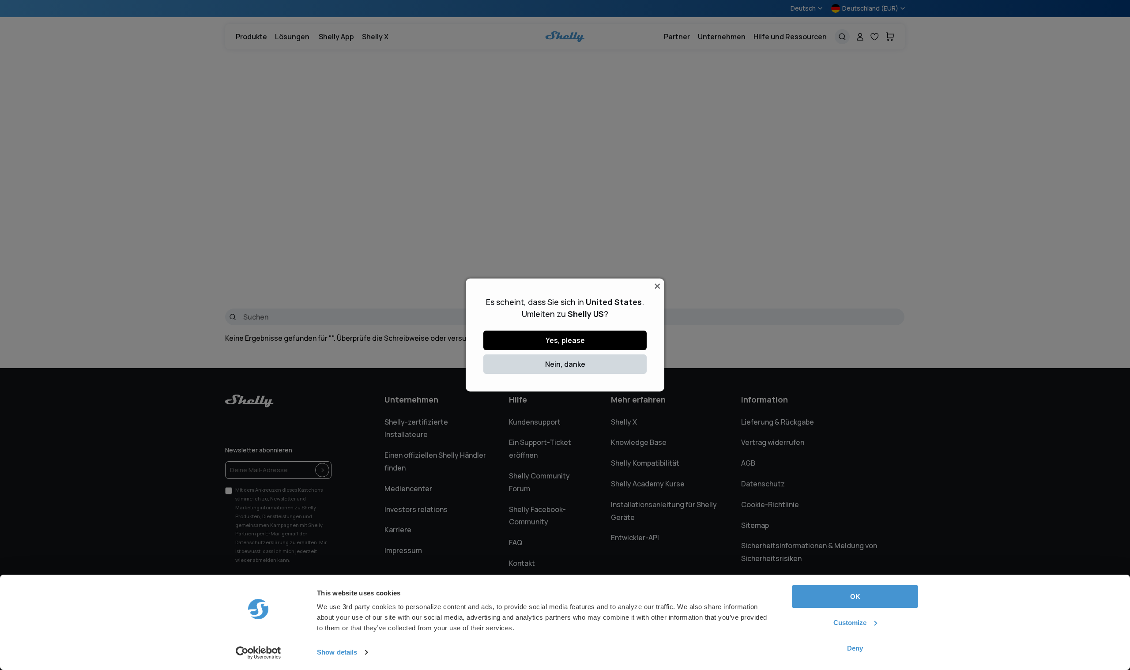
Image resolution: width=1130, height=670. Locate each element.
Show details (337, 652)
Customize (849, 622)
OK (855, 596)
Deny (855, 648)
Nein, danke (565, 364)
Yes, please (565, 340)
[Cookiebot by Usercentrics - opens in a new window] (258, 652)
